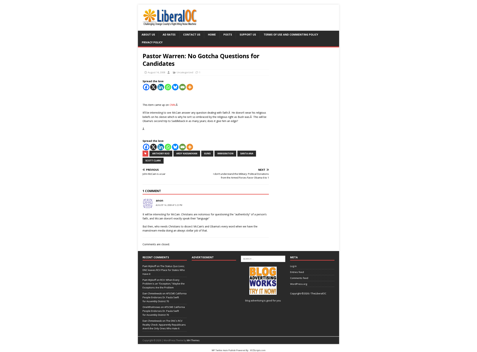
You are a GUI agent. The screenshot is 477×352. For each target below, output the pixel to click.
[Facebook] (146, 87)
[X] (153, 87)
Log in (293, 266)
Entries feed (297, 272)
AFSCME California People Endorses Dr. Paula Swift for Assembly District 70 (165, 297)
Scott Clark (153, 160)
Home (212, 34)
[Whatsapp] (168, 87)
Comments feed (299, 278)
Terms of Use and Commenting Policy (291, 34)
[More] (190, 87)
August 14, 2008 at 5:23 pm (169, 205)
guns (207, 153)
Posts (227, 34)
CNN (172, 105)
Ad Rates (169, 34)
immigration (225, 153)
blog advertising (254, 300)
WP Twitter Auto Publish (224, 350)
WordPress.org (298, 284)
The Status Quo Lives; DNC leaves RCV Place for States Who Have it (164, 270)
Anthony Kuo (161, 153)
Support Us (248, 34)
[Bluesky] (175, 87)
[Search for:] (263, 258)
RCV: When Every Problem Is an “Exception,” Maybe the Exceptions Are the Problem (164, 283)
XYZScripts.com (258, 350)
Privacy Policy (152, 42)
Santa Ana (246, 153)
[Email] (182, 87)
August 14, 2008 (156, 72)
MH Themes (193, 340)
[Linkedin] (160, 87)
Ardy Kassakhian (186, 153)
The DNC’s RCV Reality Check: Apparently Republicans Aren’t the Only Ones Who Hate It (164, 324)
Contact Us (191, 34)
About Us (148, 34)
